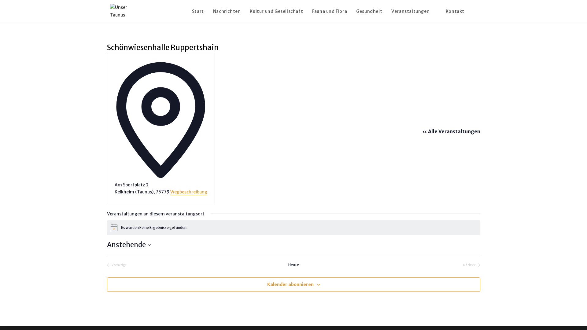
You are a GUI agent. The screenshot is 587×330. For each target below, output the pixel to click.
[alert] (293, 227)
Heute (293, 264)
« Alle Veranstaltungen (451, 131)
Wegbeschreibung (188, 192)
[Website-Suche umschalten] (475, 11)
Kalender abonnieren (290, 284)
